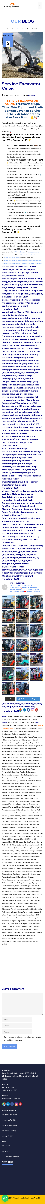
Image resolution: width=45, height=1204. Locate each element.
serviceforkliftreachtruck (12, 976)
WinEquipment (20, 252)
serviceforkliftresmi (10, 967)
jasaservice (6, 953)
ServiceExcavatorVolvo (11, 258)
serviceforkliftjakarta (26, 964)
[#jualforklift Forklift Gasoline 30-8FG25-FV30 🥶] (36, 616)
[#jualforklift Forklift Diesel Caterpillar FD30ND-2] (22, 645)
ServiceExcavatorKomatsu (30, 255)
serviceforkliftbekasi (10, 956)
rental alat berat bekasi (26, 944)
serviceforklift (22, 950)
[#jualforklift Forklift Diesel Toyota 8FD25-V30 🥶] (22, 602)
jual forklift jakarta (8, 950)
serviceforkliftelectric (26, 973)
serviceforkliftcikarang (26, 959)
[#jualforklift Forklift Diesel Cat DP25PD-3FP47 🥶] (8, 602)
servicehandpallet (28, 976)
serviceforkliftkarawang (11, 961)
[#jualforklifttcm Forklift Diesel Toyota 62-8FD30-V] (8, 659)
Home (19, 29)
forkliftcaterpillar (22, 970)
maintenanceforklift (35, 953)
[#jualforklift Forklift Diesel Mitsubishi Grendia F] (22, 630)
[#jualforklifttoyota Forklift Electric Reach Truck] (8, 688)
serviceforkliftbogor (10, 959)
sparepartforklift (24, 967)
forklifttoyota (36, 967)
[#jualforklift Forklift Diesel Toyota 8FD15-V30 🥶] (36, 602)
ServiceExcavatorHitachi (11, 263)
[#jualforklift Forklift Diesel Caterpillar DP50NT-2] (22, 616)
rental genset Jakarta (19, 947)
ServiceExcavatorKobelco (31, 261)
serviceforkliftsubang (10, 964)
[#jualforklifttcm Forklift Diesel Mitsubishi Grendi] (22, 659)
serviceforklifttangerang (29, 961)
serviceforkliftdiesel (10, 973)
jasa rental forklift (33, 947)
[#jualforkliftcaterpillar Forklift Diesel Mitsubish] (8, 674)
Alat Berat (31, 95)
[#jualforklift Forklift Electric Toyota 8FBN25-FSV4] (8, 616)
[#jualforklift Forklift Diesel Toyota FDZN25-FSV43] (8, 630)
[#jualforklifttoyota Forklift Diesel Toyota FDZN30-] (36, 674)
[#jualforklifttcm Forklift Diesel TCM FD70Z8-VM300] (36, 659)
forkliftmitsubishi (9, 970)
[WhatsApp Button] (5, 1198)
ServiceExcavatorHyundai (12, 261)
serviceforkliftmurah (19, 953)
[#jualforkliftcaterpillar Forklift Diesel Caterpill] (22, 674)
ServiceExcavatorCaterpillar (32, 263)
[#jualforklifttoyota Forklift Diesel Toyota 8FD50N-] (22, 688)
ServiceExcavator (33, 252)
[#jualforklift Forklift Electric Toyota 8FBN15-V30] (36, 645)
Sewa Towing (12, 944)
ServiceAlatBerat (26, 258)
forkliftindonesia (34, 950)
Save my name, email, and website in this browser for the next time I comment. (23, 1038)
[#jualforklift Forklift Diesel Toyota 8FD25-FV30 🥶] (8, 645)
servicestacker (8, 979)
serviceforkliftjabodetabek (28, 956)
